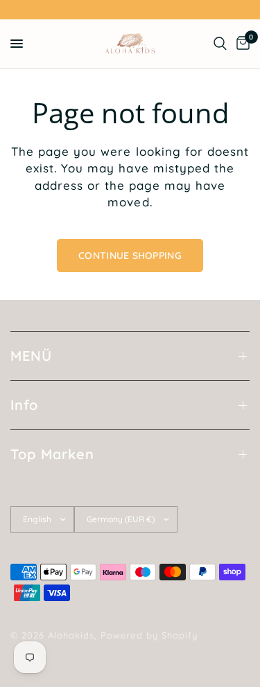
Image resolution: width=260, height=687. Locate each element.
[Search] (220, 43)
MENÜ (31, 355)
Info (24, 404)
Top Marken (52, 454)
